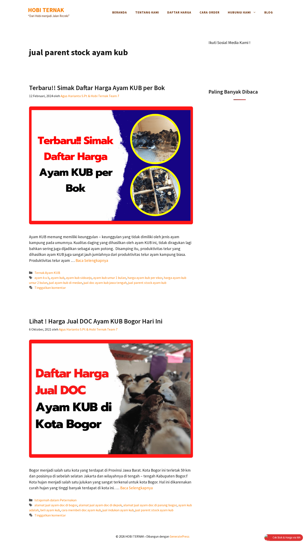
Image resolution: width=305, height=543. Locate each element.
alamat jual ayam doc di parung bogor (150, 505)
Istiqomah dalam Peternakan (55, 500)
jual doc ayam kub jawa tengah (105, 283)
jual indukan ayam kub (118, 510)
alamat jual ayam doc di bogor (55, 505)
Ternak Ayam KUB (47, 273)
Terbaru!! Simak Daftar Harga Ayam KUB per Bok (97, 88)
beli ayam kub (50, 510)
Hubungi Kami (239, 12)
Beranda (119, 12)
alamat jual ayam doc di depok (100, 505)
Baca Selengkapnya (92, 260)
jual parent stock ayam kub (147, 283)
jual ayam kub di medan (65, 283)
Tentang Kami (147, 12)
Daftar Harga (179, 12)
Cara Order (210, 12)
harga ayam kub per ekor (144, 278)
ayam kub (58, 278)
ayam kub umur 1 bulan (109, 278)
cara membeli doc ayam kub (81, 510)
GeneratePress (179, 536)
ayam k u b (41, 278)
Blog (268, 12)
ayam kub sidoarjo (79, 278)
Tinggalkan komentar (50, 288)
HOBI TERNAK (46, 10)
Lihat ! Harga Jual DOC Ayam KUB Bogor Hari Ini (95, 321)
